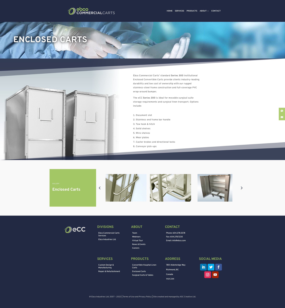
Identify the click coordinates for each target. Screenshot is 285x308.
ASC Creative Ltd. (188, 297)
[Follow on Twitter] (211, 267)
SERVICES (179, 11)
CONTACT (216, 11)
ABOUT (203, 11)
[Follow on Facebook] (218, 267)
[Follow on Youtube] (215, 274)
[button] (100, 188)
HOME (169, 11)
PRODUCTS (192, 11)
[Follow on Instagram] (207, 274)
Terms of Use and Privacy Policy (137, 297)
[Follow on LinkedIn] (203, 267)
